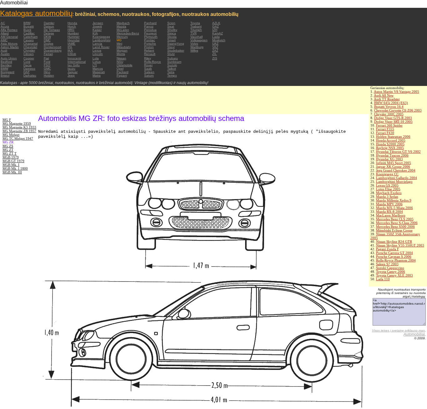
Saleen (149, 72)
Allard (5, 33)
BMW (4, 68)
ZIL (214, 54)
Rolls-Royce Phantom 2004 (396, 260)
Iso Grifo (74, 65)
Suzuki (172, 65)
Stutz (171, 54)
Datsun (49, 26)
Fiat (46, 58)
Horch (72, 26)
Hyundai (73, 40)
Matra (97, 75)
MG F (7, 120)
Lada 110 (383, 279)
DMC (47, 40)
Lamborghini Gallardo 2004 (396, 178)
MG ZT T (10, 153)
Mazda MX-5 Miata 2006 (394, 208)
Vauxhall (196, 36)
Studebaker (175, 50)
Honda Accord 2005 (390, 140)
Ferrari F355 (385, 129)
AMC (4, 40)
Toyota (195, 23)
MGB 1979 (11, 157)
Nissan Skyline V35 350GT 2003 (400, 245)
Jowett (97, 26)
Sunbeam (174, 61)
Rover (148, 65)
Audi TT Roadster (387, 99)
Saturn (149, 75)
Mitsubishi (124, 47)
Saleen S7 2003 (387, 264)
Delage (49, 33)
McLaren (123, 30)
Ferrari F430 (385, 133)
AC (3, 23)
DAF (26, 72)
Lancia (97, 43)
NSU (120, 61)
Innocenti (74, 58)
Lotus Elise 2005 (388, 189)
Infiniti (72, 54)
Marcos (98, 68)
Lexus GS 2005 (387, 185)
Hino (47, 72)
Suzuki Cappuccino (390, 268)
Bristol (5, 75)
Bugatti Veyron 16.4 (389, 106)
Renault (149, 54)
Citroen (28, 54)
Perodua (150, 30)
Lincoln (98, 54)
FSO (47, 65)
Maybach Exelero (389, 193)
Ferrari (48, 54)
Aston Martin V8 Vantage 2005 (396, 91)
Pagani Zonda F (387, 249)
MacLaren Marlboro (390, 215)
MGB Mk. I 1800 (15, 168)
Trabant (196, 26)
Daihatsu (29, 75)
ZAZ (215, 50)
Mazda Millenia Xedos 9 (393, 200)
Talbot (171, 68)
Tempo (172, 75)
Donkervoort (52, 47)
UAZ (215, 43)
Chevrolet (30, 47)
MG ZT (8, 150)
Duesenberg (53, 50)
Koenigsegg (101, 36)
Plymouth (151, 36)
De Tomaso (52, 30)
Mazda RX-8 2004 (389, 211)
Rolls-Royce (152, 61)
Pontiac (149, 40)
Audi (4, 50)
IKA (70, 50)
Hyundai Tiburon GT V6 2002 (398, 151)
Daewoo (29, 68)
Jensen (98, 23)
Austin (5, 54)
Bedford (6, 61)
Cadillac (29, 33)
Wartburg (196, 47)
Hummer (73, 36)
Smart (171, 40)
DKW (47, 36)
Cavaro (28, 40)
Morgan (122, 50)
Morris (121, 54)
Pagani (122, 75)
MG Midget (11, 135)
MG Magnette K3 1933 (19, 127)
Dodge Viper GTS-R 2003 (393, 118)
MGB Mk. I (11, 165)
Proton (149, 47)
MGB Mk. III (12, 172)
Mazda (121, 26)
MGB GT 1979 (13, 161)
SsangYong (175, 43)
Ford (47, 61)
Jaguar (73, 72)
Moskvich (218, 40)
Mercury (122, 36)
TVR (193, 33)
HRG (71, 30)
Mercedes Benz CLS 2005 (395, 219)
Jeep (71, 75)
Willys (194, 50)
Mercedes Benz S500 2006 (395, 226)
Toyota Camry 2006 (390, 271)
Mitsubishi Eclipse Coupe (394, 230)
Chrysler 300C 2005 (389, 114)
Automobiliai (414, 334)
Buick (27, 30)
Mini (119, 43)
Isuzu (71, 68)
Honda (72, 23)
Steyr (171, 47)
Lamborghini (101, 40)
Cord (26, 61)
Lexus (97, 50)
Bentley (6, 65)
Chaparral (30, 43)
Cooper (28, 58)
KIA (95, 33)
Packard (122, 72)
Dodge (48, 43)
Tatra (170, 72)
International (77, 61)
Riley (147, 58)
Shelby (172, 30)
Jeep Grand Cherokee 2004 (395, 170)
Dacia (27, 65)
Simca (171, 33)
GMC (47, 68)
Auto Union (9, 58)
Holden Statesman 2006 (393, 136)
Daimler (49, 23)
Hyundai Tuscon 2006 (392, 155)
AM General (9, 36)
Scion (171, 23)
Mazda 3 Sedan (387, 196)
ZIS (214, 58)
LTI (95, 65)
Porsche (150, 43)
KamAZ (217, 33)
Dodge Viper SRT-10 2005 (393, 121)
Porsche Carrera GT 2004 (394, 253)
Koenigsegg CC (387, 174)
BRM (26, 23)
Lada (216, 36)
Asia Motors (9, 43)
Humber (73, 33)
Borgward (7, 72)
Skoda (172, 36)
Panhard (150, 23)
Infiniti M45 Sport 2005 (393, 163)
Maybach (123, 23)
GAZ (215, 26)
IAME (71, 43)
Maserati (99, 72)
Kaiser (97, 30)
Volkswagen (199, 40)
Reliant (149, 50)
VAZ (215, 47)
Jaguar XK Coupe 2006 (393, 166)
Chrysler (29, 50)
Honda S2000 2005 (390, 144)
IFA (70, 47)
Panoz (148, 26)
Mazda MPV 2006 (389, 204)
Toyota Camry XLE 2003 (394, 275)
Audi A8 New (384, 95)
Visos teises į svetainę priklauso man (398, 330)
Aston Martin (10, 47)
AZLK (216, 23)
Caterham (30, 36)
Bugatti (28, 26)
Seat (170, 26)
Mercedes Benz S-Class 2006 (397, 223)
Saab (148, 68)
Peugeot (150, 33)
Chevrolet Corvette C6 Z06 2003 (398, 110)
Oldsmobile (125, 65)
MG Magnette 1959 (17, 123)
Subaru (172, 58)
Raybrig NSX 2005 (390, 148)
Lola (96, 58)
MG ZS (8, 146)
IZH (214, 30)
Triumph (196, 30)
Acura (5, 26)
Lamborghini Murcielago (394, 181)
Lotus (97, 61)
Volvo (194, 43)
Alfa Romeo (9, 30)
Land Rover (101, 47)
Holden (49, 75)
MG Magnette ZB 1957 (19, 131)
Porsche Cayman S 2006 (393, 256)
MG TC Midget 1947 (18, 138)
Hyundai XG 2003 (389, 159)
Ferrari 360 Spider (389, 125)
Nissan (121, 58)
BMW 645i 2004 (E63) (391, 103)
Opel (120, 68)
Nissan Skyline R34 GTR (394, 241)
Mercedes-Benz (128, 33)
